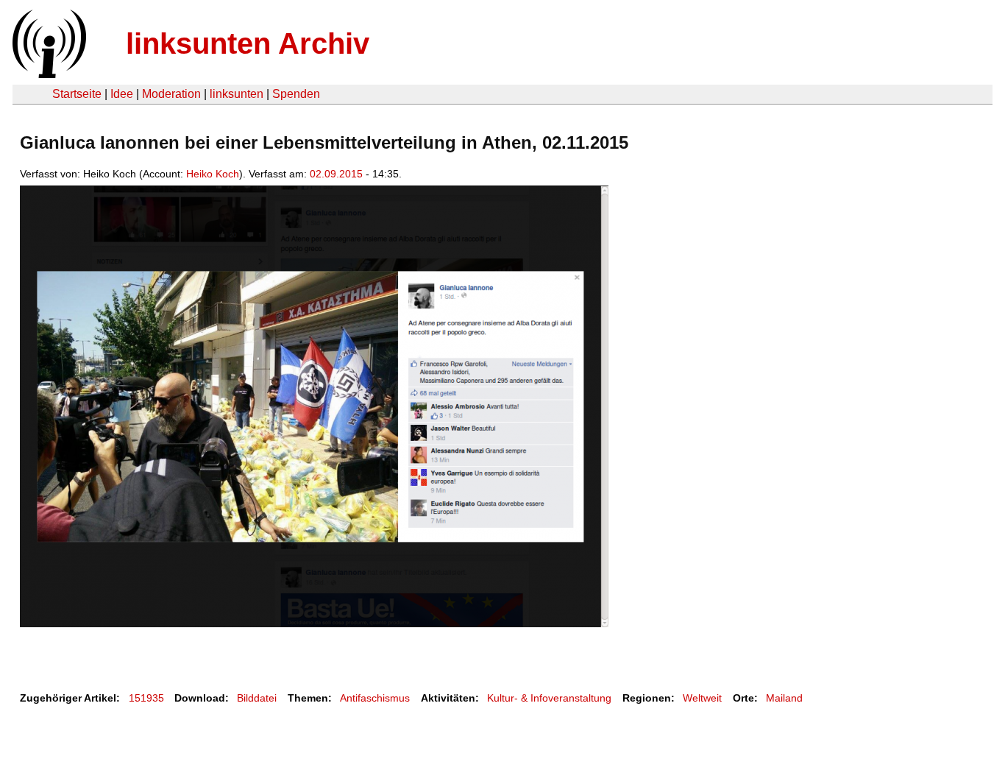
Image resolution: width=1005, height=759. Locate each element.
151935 (146, 698)
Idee (121, 94)
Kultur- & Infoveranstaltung (549, 698)
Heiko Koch (212, 174)
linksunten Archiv (247, 43)
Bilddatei (257, 698)
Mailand (784, 698)
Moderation (171, 94)
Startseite (77, 94)
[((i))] (48, 74)
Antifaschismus (375, 698)
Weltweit (702, 698)
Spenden (296, 94)
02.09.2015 (336, 174)
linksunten (236, 94)
